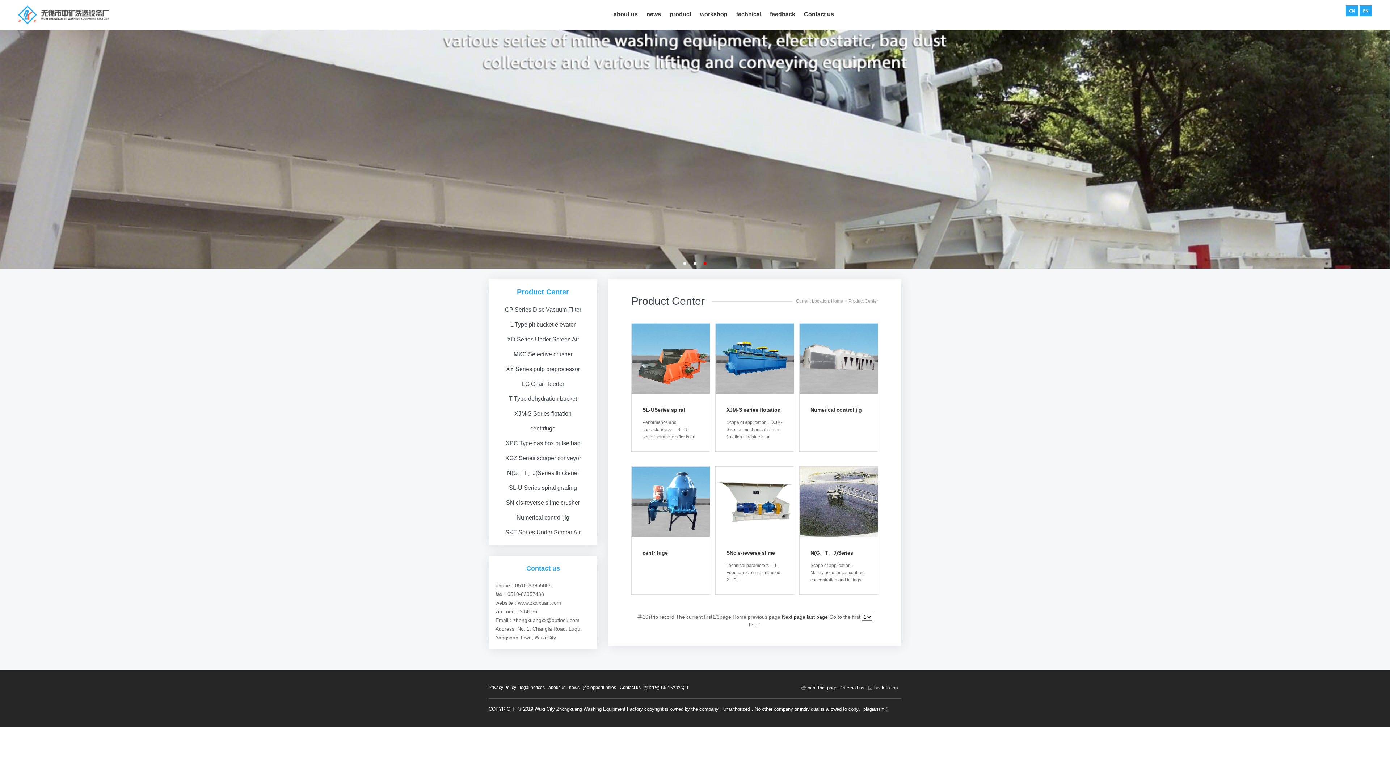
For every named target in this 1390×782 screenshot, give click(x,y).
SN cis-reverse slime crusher (543, 503)
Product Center (863, 301)
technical (748, 14)
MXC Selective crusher (543, 354)
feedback (782, 14)
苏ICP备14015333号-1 (666, 687)
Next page (793, 617)
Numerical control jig (543, 517)
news (653, 14)
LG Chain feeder (543, 384)
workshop (714, 14)
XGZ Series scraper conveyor (543, 458)
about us (626, 14)
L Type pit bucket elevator (543, 324)
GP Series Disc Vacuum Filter (543, 310)
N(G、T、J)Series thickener (543, 473)
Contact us (819, 14)
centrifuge (543, 428)
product (680, 14)
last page (817, 617)
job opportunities (599, 687)
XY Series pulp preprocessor (543, 369)
